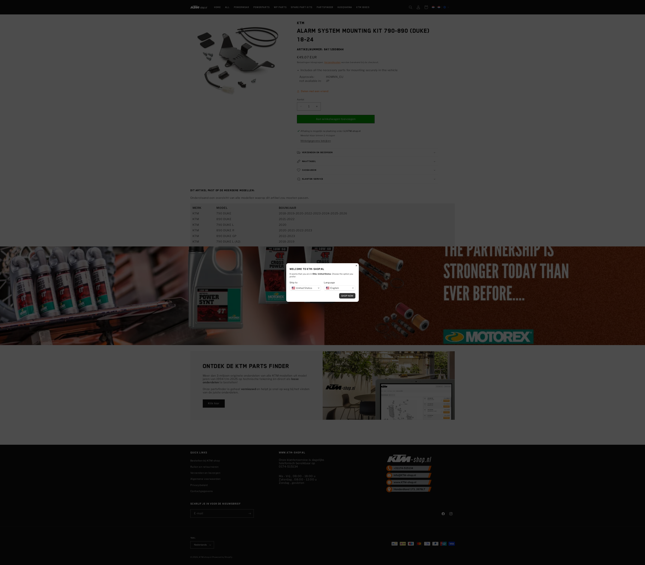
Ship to (293, 282)
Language (329, 282)
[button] (305, 288)
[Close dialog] (356, 265)
